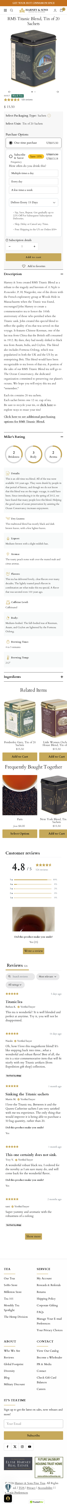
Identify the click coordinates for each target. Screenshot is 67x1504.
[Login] (55, 10)
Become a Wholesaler (49, 1357)
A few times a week (22, 190)
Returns (41, 1292)
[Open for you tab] (8, 1498)
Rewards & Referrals (49, 1285)
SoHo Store (10, 1285)
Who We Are (12, 1351)
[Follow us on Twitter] (15, 1446)
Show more (33, 1236)
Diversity (9, 1371)
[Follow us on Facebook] (7, 1446)
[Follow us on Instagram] (22, 1446)
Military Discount (14, 1384)
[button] (33, 879)
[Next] (57, 92)
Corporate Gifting (47, 1305)
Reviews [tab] (17, 965)
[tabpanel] (33, 1108)
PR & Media (44, 1364)
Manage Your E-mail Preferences (49, 1321)
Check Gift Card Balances (46, 1380)
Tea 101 (8, 1299)
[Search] (11, 10)
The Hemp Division (16, 1317)
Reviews (9, 1357)
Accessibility (45, 1488)
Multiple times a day (22, 173)
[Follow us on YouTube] (29, 1446)
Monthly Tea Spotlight (11, 1307)
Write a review (33, 951)
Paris (20, 819)
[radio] (33, 143)
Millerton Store (13, 1292)
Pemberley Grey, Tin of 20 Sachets (20, 743)
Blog (7, 1377)
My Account (44, 1278)
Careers (41, 1389)
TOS (22, 1488)
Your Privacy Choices (50, 1330)
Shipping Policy (46, 1299)
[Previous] (9, 92)
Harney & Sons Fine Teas (30, 1483)
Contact (41, 1371)
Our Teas (9, 1278)
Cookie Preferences (16, 1493)
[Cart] (61, 10)
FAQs (40, 1312)
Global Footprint (13, 1364)
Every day (16, 181)
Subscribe (33, 1435)
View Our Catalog (48, 1351)
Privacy (31, 1488)
